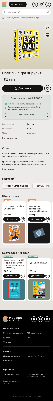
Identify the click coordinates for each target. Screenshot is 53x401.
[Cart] (48, 4)
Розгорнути (8, 169)
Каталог (19, 4)
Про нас (6, 337)
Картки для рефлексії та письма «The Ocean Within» (39, 208)
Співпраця (7, 342)
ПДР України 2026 (38, 263)
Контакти (7, 360)
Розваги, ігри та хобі (15, 18)
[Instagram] (40, 319)
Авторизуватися (26, 115)
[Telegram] (47, 319)
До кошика (24, 88)
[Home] (5, 4)
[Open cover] (26, 44)
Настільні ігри (32, 18)
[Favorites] (41, 4)
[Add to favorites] (47, 88)
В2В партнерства (34, 333)
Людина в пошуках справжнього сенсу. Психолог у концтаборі (14, 265)
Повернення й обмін (36, 356)
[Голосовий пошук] (47, 12)
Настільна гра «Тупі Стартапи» (14, 207)
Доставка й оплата (11, 356)
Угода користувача (12, 374)
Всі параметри (9, 138)
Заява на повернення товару (12, 382)
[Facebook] (34, 319)
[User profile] (35, 4)
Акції (29, 337)
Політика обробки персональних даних (36, 375)
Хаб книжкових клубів (13, 333)
